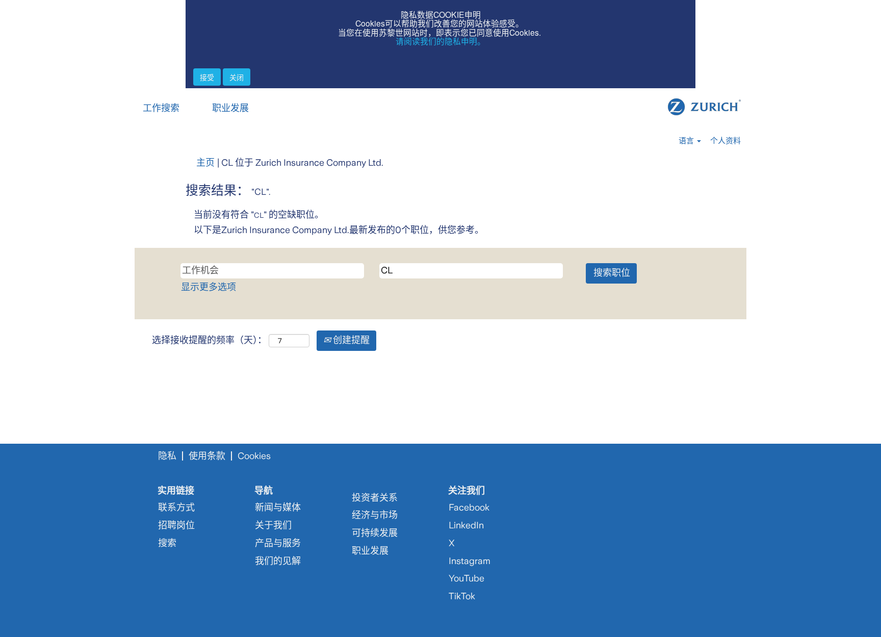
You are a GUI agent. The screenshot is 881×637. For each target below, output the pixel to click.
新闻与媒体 (278, 507)
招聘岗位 (176, 525)
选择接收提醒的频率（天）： (209, 340)
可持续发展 (375, 533)
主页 (205, 163)
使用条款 (207, 456)
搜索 (167, 543)
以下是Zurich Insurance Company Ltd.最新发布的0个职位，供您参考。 (339, 230)
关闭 (236, 77)
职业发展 (230, 108)
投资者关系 (375, 498)
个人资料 (725, 141)
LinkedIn (466, 525)
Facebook (469, 507)
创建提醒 (350, 340)
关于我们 (273, 525)
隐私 (167, 456)
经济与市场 (375, 515)
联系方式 (176, 507)
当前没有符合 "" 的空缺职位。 (259, 215)
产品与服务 (278, 543)
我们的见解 (278, 561)
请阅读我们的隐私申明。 (440, 40)
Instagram (469, 561)
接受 (207, 77)
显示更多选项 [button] (208, 287)
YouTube (466, 578)
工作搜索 (161, 108)
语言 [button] (687, 141)
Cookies (254, 456)
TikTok (462, 596)
